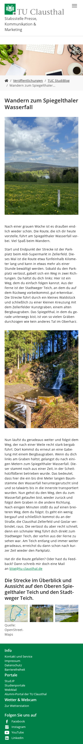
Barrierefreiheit (15, 670)
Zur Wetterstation (17, 706)
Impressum (12, 661)
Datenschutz (13, 665)
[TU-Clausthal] (34, 9)
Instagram (19, 727)
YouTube (18, 732)
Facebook (18, 721)
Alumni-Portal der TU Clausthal (26, 694)
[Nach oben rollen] (73, 734)
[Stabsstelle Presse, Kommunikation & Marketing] (6, 80)
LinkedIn (18, 738)
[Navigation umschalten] (74, 6)
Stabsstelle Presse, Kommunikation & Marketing (21, 24)
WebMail (11, 690)
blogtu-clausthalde (25, 568)
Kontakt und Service (18, 657)
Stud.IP (10, 681)
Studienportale (15, 685)
